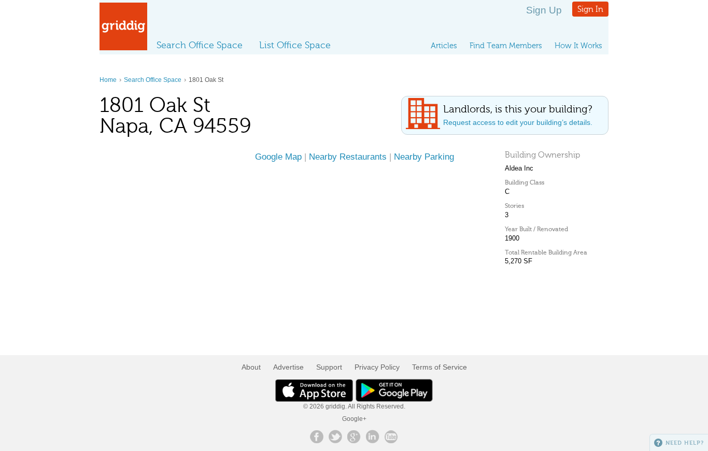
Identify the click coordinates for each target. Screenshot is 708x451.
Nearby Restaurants (348, 156)
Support (329, 367)
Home (108, 79)
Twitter (335, 436)
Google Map (278, 156)
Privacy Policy (377, 367)
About (251, 367)
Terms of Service (439, 367)
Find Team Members (506, 45)
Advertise (288, 367)
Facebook (316, 436)
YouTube (391, 436)
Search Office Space (200, 45)
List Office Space (295, 45)
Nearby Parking (424, 156)
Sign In (590, 9)
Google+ (354, 419)
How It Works (578, 45)
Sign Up (544, 10)
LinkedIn (372, 436)
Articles (444, 45)
